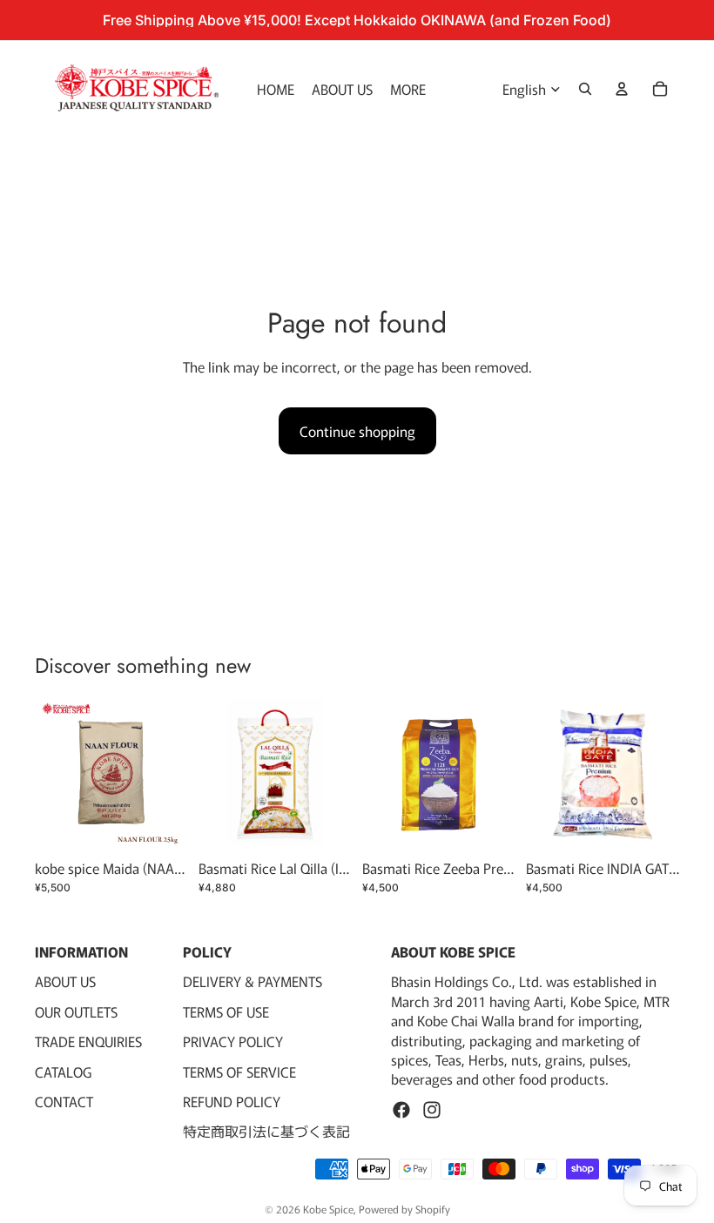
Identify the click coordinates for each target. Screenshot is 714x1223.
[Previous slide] (381, 775)
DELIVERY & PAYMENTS (252, 981)
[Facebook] (401, 1109)
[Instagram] (431, 1109)
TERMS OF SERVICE (239, 1070)
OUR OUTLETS (76, 1010)
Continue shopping (357, 430)
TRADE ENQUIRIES (88, 1041)
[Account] (622, 89)
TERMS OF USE (226, 1010)
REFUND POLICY (231, 1101)
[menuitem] (407, 88)
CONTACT (64, 1101)
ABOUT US (65, 981)
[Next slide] (496, 775)
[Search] (585, 89)
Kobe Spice (328, 1208)
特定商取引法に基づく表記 (266, 1130)
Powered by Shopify (404, 1208)
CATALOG (63, 1070)
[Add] (161, 824)
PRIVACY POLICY (233, 1041)
